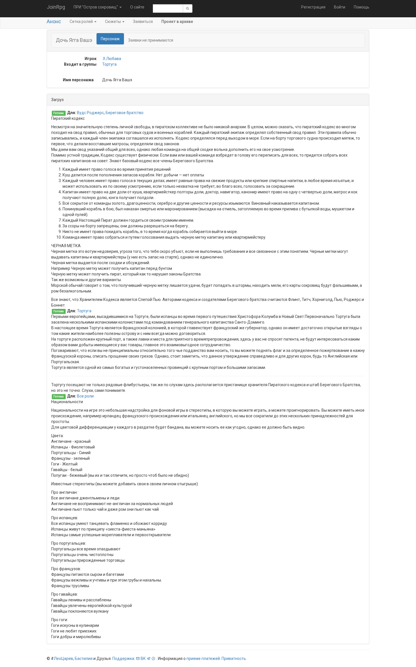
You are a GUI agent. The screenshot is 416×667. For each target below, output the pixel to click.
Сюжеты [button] (113, 21)
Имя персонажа (78, 80)
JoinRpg (56, 7)
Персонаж (110, 39)
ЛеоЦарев (63, 658)
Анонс (54, 21)
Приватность (234, 658)
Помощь (361, 7)
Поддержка (123, 658)
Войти (339, 7)
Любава (113, 58)
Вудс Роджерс (90, 112)
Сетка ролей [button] (82, 21)
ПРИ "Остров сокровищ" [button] (96, 7)
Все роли (85, 396)
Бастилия (84, 658)
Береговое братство (124, 112)
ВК (143, 658)
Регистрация (313, 7)
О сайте (137, 7)
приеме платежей (203, 658)
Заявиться (143, 21)
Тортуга (109, 64)
